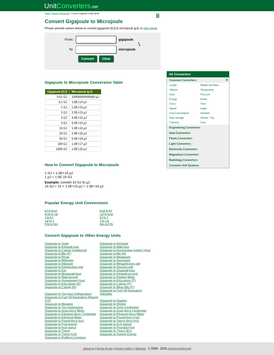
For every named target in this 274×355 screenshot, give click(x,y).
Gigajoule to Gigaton (113, 300)
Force (172, 103)
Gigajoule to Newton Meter (117, 277)
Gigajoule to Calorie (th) (60, 287)
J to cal (104, 220)
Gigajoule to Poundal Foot (117, 327)
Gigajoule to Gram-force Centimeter (123, 310)
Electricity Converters (183, 149)
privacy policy (124, 348)
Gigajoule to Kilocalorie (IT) (118, 280)
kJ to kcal (51, 210)
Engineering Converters (184, 127)
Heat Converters (179, 132)
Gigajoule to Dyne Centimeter (119, 307)
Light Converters (180, 143)
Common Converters (182, 80)
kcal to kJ (106, 210)
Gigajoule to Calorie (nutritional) (66, 250)
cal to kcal (106, 214)
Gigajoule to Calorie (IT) (115, 283)
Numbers (205, 113)
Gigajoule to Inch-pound (115, 324)
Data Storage (176, 117)
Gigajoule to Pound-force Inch (64, 320)
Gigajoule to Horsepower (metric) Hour (125, 250)
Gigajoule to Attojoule (59, 263)
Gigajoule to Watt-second (61, 277)
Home (47, 13)
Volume (173, 89)
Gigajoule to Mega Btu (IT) (117, 287)
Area (171, 94)
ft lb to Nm (51, 224)
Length (173, 85)
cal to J (49, 220)
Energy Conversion (60, 13)
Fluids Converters (180, 138)
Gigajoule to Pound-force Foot (119, 317)
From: (69, 39)
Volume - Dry (207, 117)
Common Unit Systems (184, 165)
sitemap (140, 348)
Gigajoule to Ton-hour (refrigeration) (68, 294)
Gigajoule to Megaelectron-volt (120, 263)
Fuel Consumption (179, 113)
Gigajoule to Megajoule (115, 257)
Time (203, 103)
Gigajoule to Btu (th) (113, 253)
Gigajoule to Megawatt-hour (63, 273)
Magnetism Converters (184, 154)
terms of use (105, 348)
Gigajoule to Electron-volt (116, 267)
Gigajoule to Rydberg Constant (65, 337)
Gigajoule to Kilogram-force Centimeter (70, 314)
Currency (174, 122)
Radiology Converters (183, 159)
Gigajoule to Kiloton (113, 304)
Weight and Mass (209, 85)
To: (71, 49)
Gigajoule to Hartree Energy (118, 334)
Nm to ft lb (106, 224)
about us (89, 348)
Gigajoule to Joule (57, 243)
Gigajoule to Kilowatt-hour (62, 247)
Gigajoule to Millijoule (59, 260)
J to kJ (49, 217)
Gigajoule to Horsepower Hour (65, 280)
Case (203, 122)
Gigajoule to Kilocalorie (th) (63, 283)
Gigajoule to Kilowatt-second (119, 273)
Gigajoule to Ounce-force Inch (119, 320)
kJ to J (104, 217)
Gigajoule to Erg (55, 270)
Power (203, 99)
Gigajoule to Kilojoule (114, 243)
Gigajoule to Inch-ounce (60, 327)
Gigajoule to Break (57, 257)
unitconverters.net (179, 348)
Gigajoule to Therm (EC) (116, 330)
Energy (173, 99)
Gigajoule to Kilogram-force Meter (122, 314)
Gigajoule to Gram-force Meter (64, 310)
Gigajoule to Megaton (59, 304)
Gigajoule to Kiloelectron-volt (64, 267)
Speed (172, 108)
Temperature (207, 89)
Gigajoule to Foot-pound (61, 324)
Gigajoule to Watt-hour (114, 247)
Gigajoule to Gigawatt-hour (117, 270)
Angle (203, 108)
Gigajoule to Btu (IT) (58, 253)
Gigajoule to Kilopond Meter (63, 317)
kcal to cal (51, 214)
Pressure (205, 94)
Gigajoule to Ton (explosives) (64, 307)
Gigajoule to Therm (57, 330)
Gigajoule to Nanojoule (115, 260)
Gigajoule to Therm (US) (61, 334)
